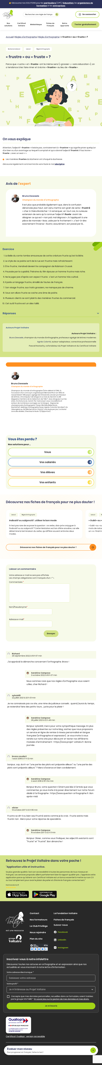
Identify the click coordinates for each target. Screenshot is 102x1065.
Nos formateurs (38, 919)
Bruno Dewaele (16, 337)
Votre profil (12, 983)
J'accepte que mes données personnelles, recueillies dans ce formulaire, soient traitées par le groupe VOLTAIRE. (53, 997)
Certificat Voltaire (21, 24)
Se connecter (89, 14)
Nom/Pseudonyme (18, 607)
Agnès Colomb (44, 341)
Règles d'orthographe (26, 36)
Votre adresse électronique (20, 972)
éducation (68, 3)
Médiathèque (36, 24)
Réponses (9, 313)
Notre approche (64, 24)
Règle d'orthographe (48, 36)
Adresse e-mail (16, 619)
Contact (34, 913)
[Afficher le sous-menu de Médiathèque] (41, 24)
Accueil (9, 36)
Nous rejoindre (38, 932)
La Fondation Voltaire (65, 913)
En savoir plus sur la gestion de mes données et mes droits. (61, 999)
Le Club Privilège (39, 926)
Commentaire (16, 582)
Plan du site (36, 938)
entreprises (59, 5)
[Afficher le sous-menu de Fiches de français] (56, 24)
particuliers (50, 3)
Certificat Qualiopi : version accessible (25, 1036)
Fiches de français (50, 24)
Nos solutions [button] (8, 24)
